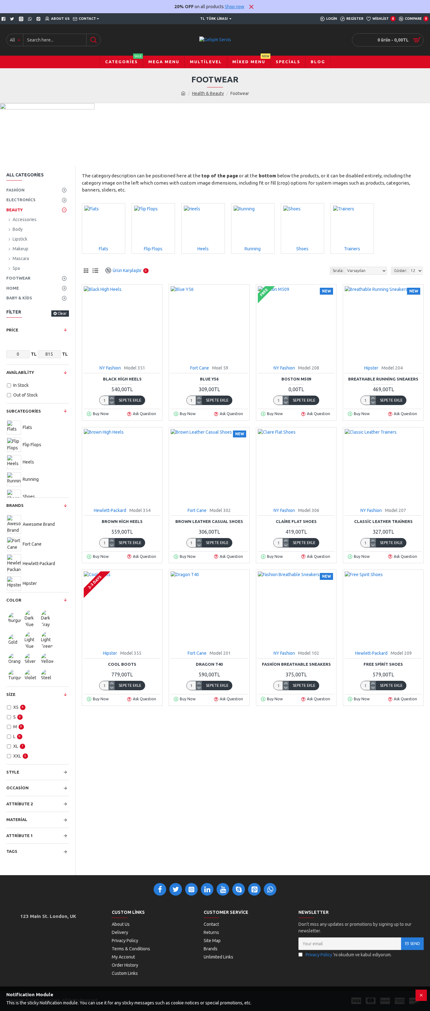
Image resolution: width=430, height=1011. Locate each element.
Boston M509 (296, 379)
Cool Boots (122, 664)
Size (10, 694)
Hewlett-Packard (110, 510)
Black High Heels (122, 379)
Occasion (17, 788)
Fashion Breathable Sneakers (296, 664)
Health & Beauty (208, 93)
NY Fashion (110, 367)
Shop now (234, 6)
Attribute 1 (19, 835)
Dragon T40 (209, 664)
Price (12, 330)
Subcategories (23, 411)
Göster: (400, 271)
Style (12, 772)
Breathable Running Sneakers (383, 379)
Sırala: (338, 271)
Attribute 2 (19, 804)
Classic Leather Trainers (383, 521)
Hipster (371, 367)
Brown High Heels (122, 521)
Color (13, 600)
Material (16, 819)
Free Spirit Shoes (383, 664)
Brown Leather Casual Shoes (209, 521)
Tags (11, 851)
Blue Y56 (209, 379)
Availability (20, 372)
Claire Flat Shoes (296, 521)
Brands (15, 505)
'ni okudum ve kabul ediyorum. (349, 954)
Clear (62, 313)
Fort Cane (199, 367)
